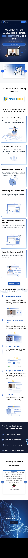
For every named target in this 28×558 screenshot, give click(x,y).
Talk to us (14, 522)
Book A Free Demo (14, 283)
